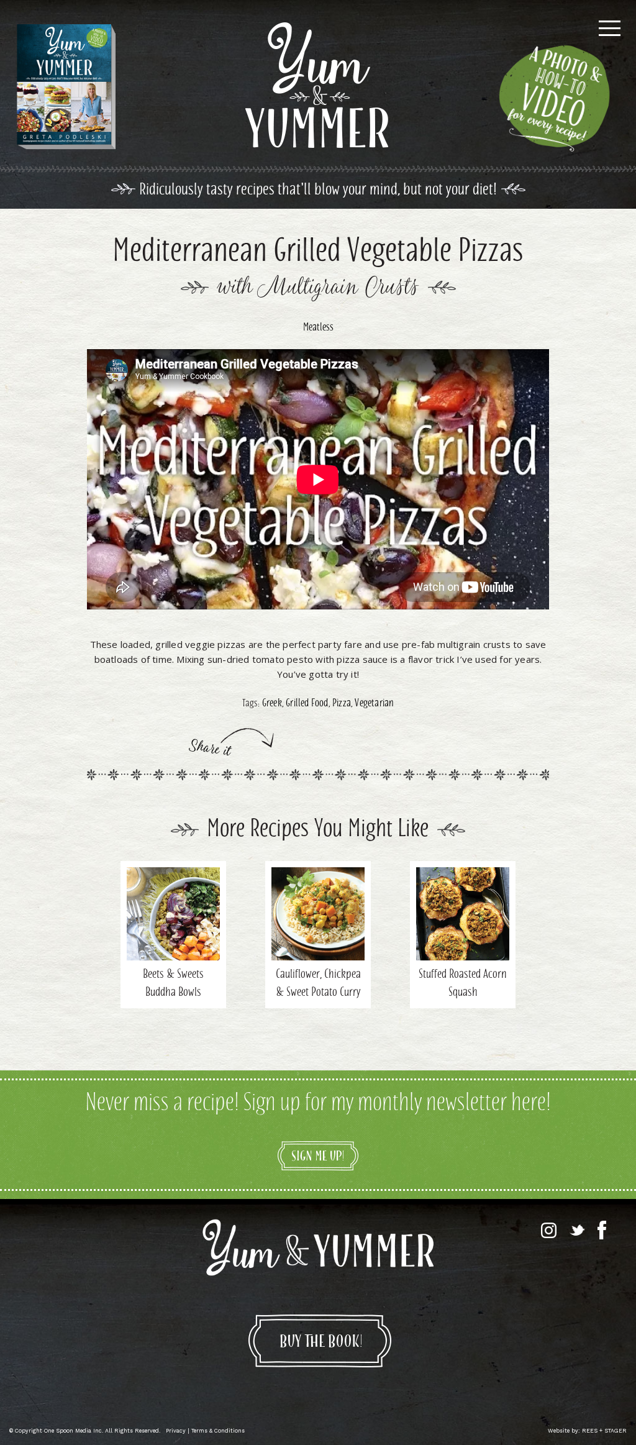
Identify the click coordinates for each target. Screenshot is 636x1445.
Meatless (318, 328)
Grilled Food (307, 704)
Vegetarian (374, 704)
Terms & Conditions (218, 1431)
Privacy (176, 1431)
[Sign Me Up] (318, 1155)
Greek (272, 704)
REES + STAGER (604, 1431)
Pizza (341, 704)
